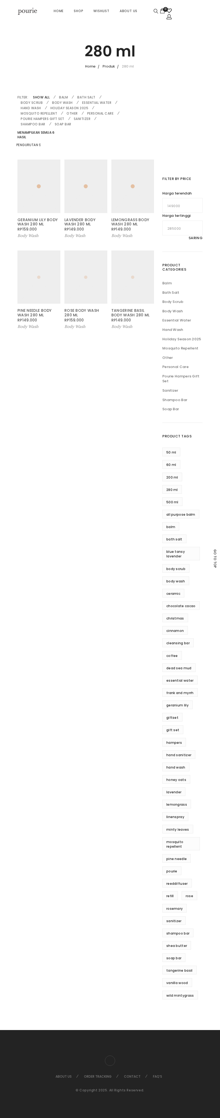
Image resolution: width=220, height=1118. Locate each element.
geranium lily (177, 705)
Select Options (33, 235)
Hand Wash (31, 108)
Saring (196, 237)
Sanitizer (82, 118)
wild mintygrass (180, 995)
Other (72, 113)
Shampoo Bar (33, 124)
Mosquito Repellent (39, 113)
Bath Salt (86, 97)
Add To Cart (123, 326)
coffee (172, 655)
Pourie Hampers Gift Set (42, 118)
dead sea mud (179, 668)
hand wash (175, 767)
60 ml (171, 464)
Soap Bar (63, 124)
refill (170, 896)
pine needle (176, 859)
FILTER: (22, 97)
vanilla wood (177, 983)
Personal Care (100, 113)
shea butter (176, 945)
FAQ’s (157, 1076)
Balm (63, 97)
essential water (180, 680)
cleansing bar (178, 643)
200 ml (172, 477)
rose (189, 896)
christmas (175, 618)
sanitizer (174, 921)
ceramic (173, 593)
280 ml (172, 489)
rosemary (174, 908)
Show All (41, 97)
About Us (128, 11)
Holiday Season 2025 (69, 108)
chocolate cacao (181, 606)
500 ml (172, 502)
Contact (132, 1076)
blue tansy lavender (175, 553)
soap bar (173, 958)
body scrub (175, 569)
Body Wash (62, 102)
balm (170, 527)
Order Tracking (98, 1076)
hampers (174, 742)
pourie (171, 871)
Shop (78, 11)
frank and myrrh (180, 693)
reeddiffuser (177, 883)
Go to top (215, 558)
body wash (175, 581)
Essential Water (97, 102)
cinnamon (175, 630)
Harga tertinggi (176, 215)
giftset (172, 717)
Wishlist (101, 11)
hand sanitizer (178, 755)
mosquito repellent (174, 844)
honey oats (176, 779)
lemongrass (176, 804)
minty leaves (177, 829)
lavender (173, 792)
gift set (172, 730)
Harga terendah (177, 193)
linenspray (175, 817)
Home (59, 11)
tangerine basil (179, 970)
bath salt (174, 539)
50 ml (171, 452)
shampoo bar (177, 933)
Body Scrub (32, 102)
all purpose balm (180, 514)
